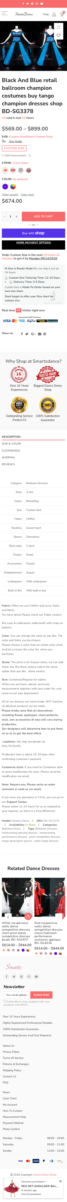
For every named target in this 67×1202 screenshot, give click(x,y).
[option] (33, 46)
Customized (11, 450)
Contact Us (9, 1076)
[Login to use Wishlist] (58, 35)
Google (33, 334)
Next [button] (58, 916)
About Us (8, 1046)
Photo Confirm (11, 1129)
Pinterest (44, 334)
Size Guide (15, 141)
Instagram (29, 976)
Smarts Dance (20, 821)
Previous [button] (8, 916)
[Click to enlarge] (58, 27)
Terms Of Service (13, 1058)
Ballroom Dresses (46, 828)
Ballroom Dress (11, 828)
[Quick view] (28, 893)
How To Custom (12, 1111)
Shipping (8, 457)
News (6, 1092)
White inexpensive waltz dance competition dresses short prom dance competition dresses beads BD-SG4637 (16, 931)
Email (39, 334)
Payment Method (13, 1123)
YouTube (36, 976)
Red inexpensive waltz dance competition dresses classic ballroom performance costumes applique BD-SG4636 (48, 933)
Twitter (26, 334)
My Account (10, 1104)
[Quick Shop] (28, 916)
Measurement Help (14, 1117)
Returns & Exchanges (16, 1064)
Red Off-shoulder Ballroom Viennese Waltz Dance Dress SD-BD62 (40, 1186)
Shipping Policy (12, 1070)
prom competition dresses (45, 837)
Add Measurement (16, 155)
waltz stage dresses (46, 841)
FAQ (5, 1082)
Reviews (8, 464)
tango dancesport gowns (17, 841)
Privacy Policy (11, 1052)
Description (11, 437)
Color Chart (10, 1098)
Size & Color (11, 443)
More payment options (33, 242)
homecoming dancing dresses (20, 833)
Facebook (22, 334)
